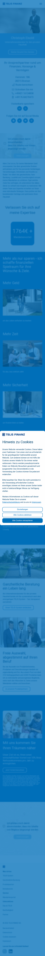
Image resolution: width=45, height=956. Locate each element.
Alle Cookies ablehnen (23, 515)
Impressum (36, 502)
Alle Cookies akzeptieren (22, 520)
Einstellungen (22, 509)
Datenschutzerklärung (11, 502)
